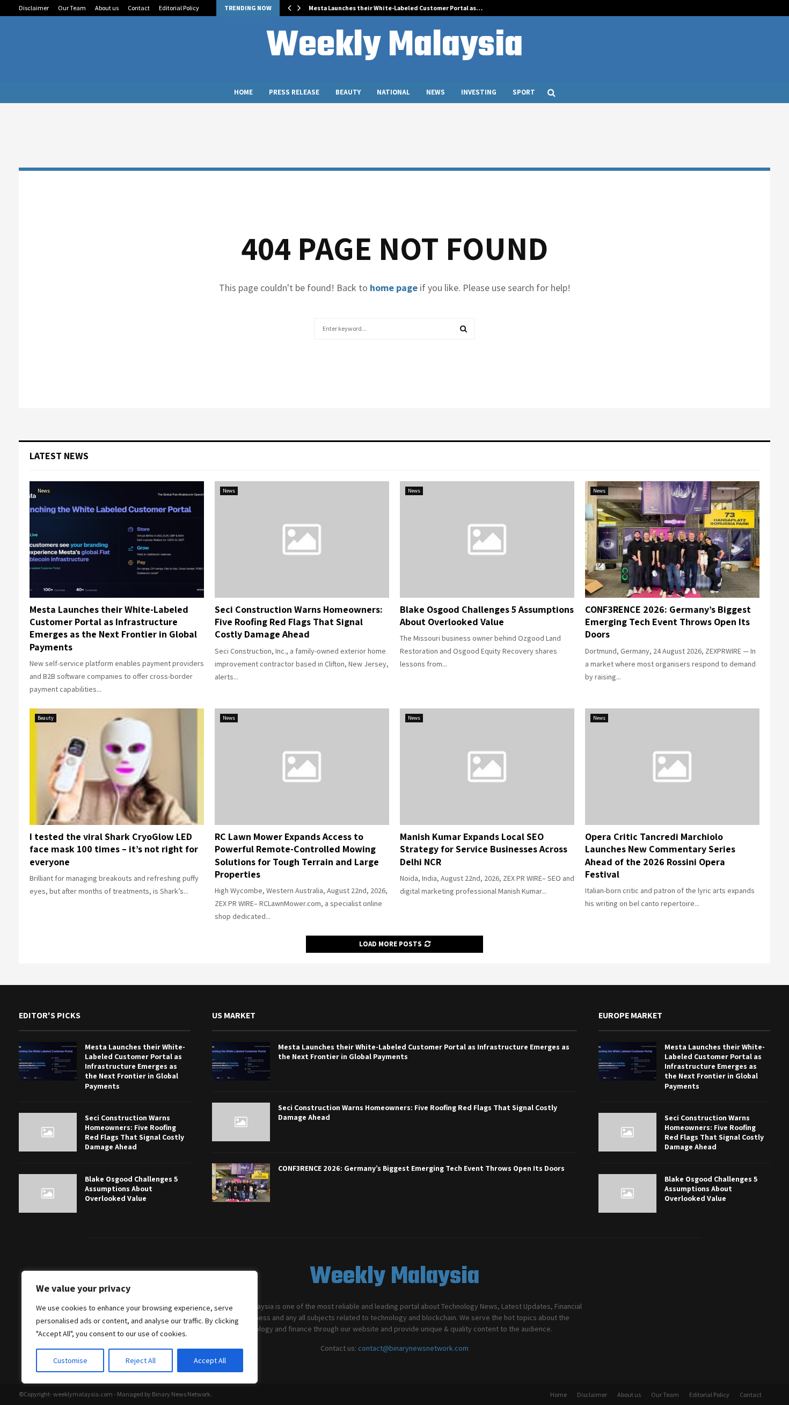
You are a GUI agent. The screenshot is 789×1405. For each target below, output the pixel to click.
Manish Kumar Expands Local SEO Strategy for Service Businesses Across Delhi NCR (483, 849)
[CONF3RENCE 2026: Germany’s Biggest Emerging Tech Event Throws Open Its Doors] (672, 539)
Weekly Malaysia (394, 46)
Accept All (210, 1360)
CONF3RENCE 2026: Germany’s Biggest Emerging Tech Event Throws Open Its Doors (668, 622)
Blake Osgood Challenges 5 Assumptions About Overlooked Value (487, 615)
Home (243, 92)
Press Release (294, 92)
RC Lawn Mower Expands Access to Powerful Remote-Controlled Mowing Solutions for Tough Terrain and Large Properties (297, 855)
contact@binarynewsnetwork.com (413, 1348)
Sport (524, 92)
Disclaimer (34, 8)
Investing (478, 92)
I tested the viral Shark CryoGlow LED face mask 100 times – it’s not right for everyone (114, 849)
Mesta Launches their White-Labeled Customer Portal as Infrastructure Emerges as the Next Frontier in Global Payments (113, 628)
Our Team (72, 8)
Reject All (141, 1360)
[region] (139, 1327)
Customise (70, 1360)
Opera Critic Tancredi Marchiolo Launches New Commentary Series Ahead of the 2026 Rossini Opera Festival (660, 855)
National (393, 92)
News (435, 92)
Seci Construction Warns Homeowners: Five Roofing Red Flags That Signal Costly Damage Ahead (299, 622)
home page (394, 287)
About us (107, 8)
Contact (139, 8)
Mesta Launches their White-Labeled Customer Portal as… (396, 8)
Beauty (348, 92)
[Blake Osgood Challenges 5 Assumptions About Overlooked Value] (487, 539)
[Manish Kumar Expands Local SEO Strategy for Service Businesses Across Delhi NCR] (487, 766)
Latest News (59, 456)
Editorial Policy (179, 8)
